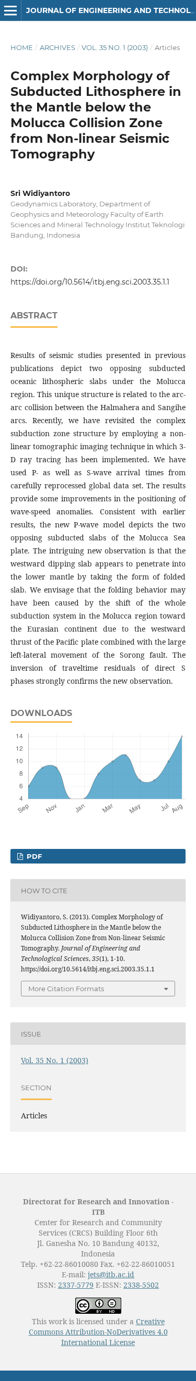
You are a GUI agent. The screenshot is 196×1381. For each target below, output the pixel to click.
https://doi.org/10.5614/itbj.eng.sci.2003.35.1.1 (89, 282)
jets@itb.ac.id (111, 1274)
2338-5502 (141, 1285)
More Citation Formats (66, 988)
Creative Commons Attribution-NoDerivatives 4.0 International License (98, 1331)
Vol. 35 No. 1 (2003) (115, 47)
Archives (57, 47)
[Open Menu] (10, 10)
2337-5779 (76, 1285)
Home (21, 47)
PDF (33, 856)
